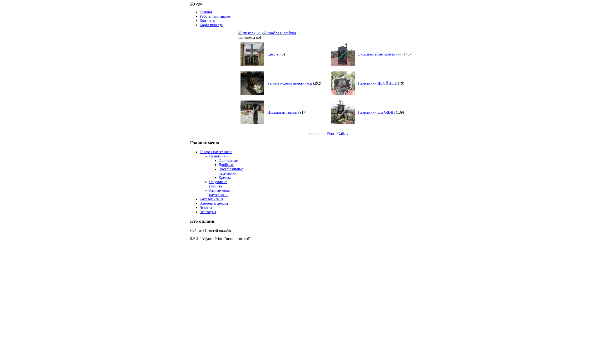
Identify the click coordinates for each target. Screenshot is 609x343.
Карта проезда (211, 25)
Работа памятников (215, 16)
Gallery (343, 133)
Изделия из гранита (283, 112)
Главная (206, 12)
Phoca (331, 133)
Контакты (208, 21)
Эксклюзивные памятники (380, 54)
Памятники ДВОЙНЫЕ (377, 83)
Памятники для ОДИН (376, 112)
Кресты (273, 54)
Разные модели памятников (289, 83)
